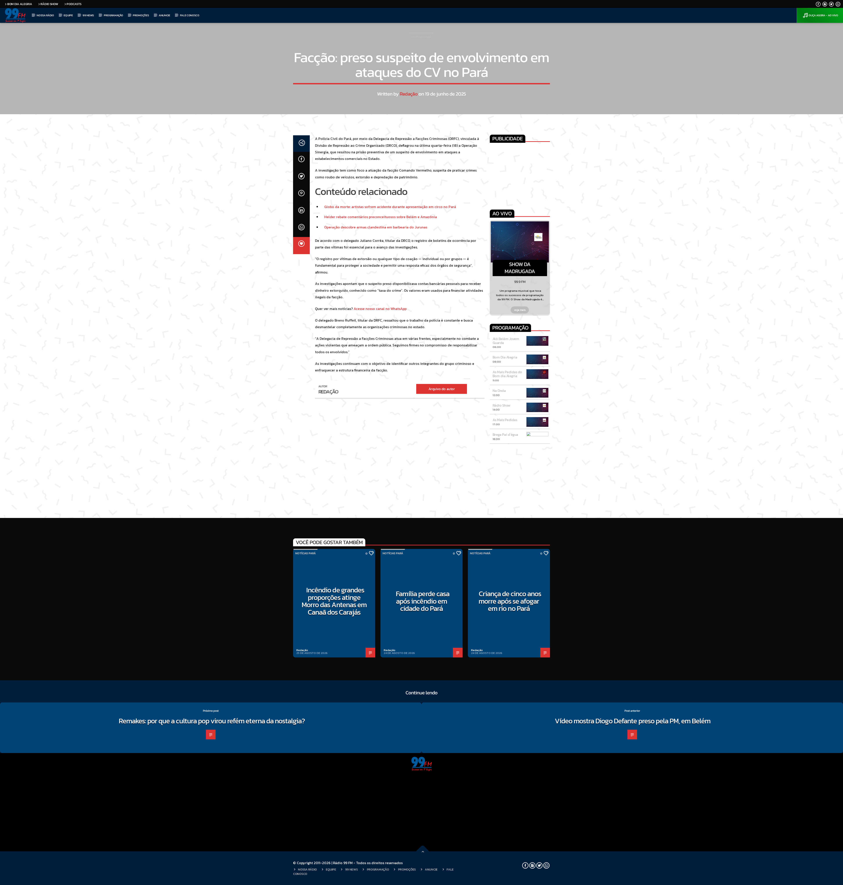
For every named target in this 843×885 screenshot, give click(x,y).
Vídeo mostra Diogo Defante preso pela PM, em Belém (633, 721)
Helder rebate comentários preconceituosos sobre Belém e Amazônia (380, 216)
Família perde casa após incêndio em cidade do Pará (422, 601)
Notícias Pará (421, 37)
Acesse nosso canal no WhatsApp (380, 308)
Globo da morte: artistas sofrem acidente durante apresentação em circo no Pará (390, 206)
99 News (88, 15)
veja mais (520, 310)
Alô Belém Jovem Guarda (506, 340)
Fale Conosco (189, 15)
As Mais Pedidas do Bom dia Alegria (507, 373)
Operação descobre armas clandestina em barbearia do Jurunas (375, 227)
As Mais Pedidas (505, 419)
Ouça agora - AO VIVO (823, 15)
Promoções (141, 15)
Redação (409, 94)
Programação (113, 15)
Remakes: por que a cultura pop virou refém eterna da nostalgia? (212, 721)
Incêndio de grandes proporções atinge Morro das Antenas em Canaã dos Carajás (334, 601)
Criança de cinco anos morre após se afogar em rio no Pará (510, 601)
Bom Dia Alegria (19, 4)
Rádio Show (49, 4)
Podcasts (74, 4)
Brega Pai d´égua (505, 434)
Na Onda (499, 390)
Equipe (68, 15)
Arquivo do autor (442, 388)
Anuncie (164, 15)
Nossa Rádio (45, 15)
